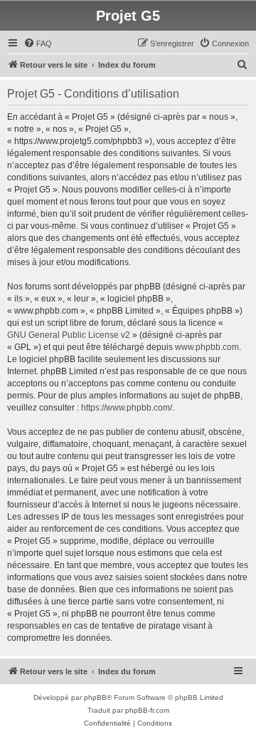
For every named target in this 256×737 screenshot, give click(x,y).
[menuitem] (37, 43)
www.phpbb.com (207, 347)
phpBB (95, 697)
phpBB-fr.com (147, 710)
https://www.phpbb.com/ (126, 408)
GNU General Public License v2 (68, 335)
